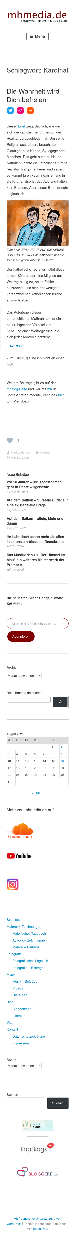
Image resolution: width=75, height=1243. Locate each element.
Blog (10, 1002)
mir (49, 388)
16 (62, 760)
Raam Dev (40, 1228)
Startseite (14, 919)
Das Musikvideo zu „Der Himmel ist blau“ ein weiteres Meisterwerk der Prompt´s (36, 559)
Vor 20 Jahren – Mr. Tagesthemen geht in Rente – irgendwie (34, 484)
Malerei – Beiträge (26, 947)
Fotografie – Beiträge (28, 967)
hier (61, 394)
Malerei (45, 452)
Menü (39, 36)
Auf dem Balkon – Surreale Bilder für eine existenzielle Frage (37, 502)
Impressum (20, 1043)
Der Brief (16, 346)
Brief (21, 126)
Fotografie (14, 953)
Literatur (18, 1015)
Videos (17, 988)
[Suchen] (60, 702)
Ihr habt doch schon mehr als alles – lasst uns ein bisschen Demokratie (37, 539)
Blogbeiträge (21, 1008)
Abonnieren (21, 636)
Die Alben (19, 995)
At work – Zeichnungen (29, 940)
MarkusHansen (21, 452)
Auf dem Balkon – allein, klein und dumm (35, 521)
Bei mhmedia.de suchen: (25, 692)
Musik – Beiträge (24, 981)
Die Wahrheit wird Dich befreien (33, 95)
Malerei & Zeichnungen (24, 926)
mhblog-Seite (17, 388)
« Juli (36, 793)
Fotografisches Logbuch (30, 960)
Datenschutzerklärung (28, 1036)
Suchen (12, 1094)
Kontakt (12, 1029)
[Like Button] (10, 440)
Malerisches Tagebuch (29, 933)
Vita (9, 1022)
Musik (11, 974)
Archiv (11, 1059)
